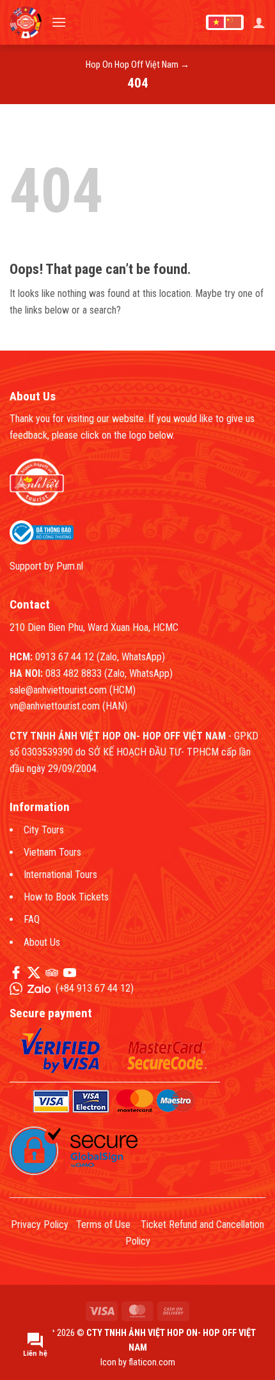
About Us (42, 942)
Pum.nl (69, 566)
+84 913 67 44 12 (94, 988)
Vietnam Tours (52, 852)
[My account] (259, 22)
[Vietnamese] (216, 22)
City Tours (44, 830)
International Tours (60, 874)
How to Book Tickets (66, 897)
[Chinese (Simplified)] (233, 22)
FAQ (32, 919)
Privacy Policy (39, 1224)
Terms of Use (103, 1224)
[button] (59, 22)
